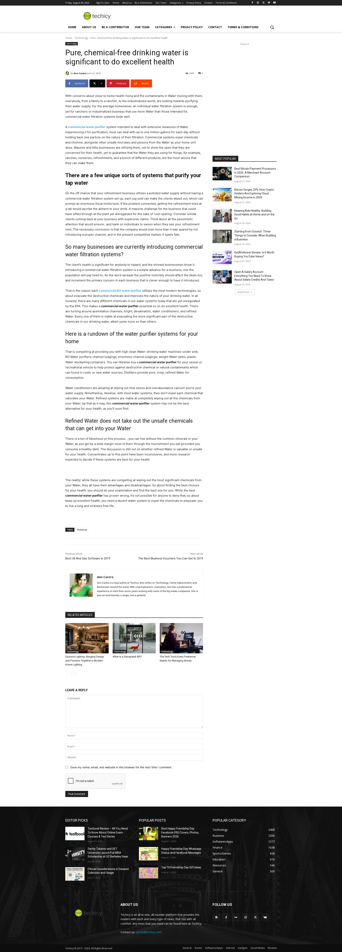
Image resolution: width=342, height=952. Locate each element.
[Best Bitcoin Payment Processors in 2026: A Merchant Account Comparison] (222, 173)
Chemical (82, 529)
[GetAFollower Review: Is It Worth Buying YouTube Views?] (222, 257)
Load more (243, 292)
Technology (81, 38)
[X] (263, 3)
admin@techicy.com (149, 932)
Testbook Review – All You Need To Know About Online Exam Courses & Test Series (108, 832)
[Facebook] (252, 3)
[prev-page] (67, 673)
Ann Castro (80, 73)
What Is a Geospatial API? (127, 656)
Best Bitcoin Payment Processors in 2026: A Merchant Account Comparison (255, 172)
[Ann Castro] (67, 73)
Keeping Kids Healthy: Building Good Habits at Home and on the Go (254, 214)
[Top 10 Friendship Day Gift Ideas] (148, 872)
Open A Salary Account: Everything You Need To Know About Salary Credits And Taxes (254, 275)
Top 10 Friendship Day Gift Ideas (181, 867)
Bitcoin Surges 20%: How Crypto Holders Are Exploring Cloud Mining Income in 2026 (254, 193)
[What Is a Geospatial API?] (134, 638)
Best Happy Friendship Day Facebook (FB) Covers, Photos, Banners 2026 (180, 832)
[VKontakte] (265, 917)
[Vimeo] (269, 3)
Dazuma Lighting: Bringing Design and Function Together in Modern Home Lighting (84, 660)
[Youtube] (274, 3)
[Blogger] (216, 917)
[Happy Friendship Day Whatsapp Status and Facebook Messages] (148, 853)
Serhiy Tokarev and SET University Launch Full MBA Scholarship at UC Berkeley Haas (108, 852)
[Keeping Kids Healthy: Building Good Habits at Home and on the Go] (222, 215)
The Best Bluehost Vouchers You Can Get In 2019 (170, 558)
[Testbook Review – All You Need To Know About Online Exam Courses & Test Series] (75, 833)
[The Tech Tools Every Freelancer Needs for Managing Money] (181, 638)
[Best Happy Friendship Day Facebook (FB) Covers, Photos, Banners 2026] (148, 833)
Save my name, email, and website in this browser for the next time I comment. (121, 767)
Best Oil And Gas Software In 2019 (87, 558)
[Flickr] (236, 917)
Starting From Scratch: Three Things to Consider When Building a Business (255, 235)
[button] (272, 27)
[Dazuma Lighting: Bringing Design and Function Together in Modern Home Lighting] (87, 638)
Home (68, 38)
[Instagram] (258, 3)
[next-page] (74, 673)
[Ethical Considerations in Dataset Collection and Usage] (75, 874)
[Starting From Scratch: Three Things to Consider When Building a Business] (222, 236)
